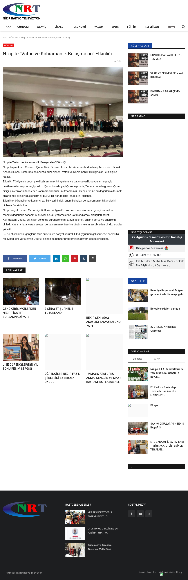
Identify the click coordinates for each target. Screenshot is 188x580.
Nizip (20, 572)
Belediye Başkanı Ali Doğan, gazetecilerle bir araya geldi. (167, 292)
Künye (154, 405)
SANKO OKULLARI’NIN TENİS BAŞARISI (167, 425)
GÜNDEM (13, 37)
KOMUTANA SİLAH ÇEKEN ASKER (165, 93)
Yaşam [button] (99, 26)
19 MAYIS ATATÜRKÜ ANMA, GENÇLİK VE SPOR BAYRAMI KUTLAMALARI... (103, 378)
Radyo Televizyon (32, 572)
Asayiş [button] (42, 26)
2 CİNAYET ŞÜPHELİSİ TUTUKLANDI (59, 311)
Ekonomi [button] (80, 26)
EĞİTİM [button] (132, 26)
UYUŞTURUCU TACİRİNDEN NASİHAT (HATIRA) (103, 530)
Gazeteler (138, 281)
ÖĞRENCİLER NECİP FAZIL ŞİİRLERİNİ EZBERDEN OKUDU (62, 378)
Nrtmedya (11, 572)
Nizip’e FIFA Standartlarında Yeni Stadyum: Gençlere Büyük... (167, 373)
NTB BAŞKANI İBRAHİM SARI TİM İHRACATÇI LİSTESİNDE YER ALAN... (167, 445)
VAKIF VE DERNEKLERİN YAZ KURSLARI (166, 75)
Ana (8, 26)
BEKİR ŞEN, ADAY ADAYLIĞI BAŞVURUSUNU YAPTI (103, 322)
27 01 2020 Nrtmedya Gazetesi (163, 328)
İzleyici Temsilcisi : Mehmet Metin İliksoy (160, 572)
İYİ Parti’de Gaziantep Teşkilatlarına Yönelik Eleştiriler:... (163, 391)
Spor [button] (115, 26)
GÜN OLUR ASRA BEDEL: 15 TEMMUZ (166, 57)
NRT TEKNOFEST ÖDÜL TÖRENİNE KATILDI (100, 514)
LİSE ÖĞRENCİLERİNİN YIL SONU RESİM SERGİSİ (20, 366)
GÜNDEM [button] (23, 26)
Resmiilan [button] (152, 26)
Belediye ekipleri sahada (165, 308)
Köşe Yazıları (140, 45)
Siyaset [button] (60, 26)
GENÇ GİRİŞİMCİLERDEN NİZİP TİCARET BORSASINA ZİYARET (19, 313)
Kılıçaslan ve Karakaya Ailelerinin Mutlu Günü (99, 547)
